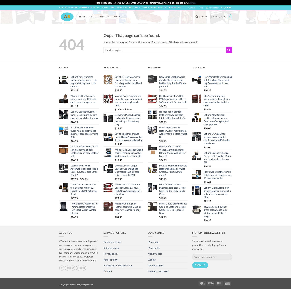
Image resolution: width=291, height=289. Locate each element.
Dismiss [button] (192, 2)
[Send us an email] (230, 8)
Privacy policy (111, 253)
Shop (91, 16)
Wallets (152, 259)
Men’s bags (153, 242)
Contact (191, 8)
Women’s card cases (158, 271)
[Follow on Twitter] (227, 8)
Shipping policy (111, 247)
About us (104, 16)
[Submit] (229, 50)
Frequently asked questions (118, 265)
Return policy (110, 259)
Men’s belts (154, 247)
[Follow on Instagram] (225, 8)
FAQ (201, 8)
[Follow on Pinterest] (83, 268)
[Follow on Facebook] (222, 8)
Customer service (113, 242)
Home (82, 16)
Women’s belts (155, 265)
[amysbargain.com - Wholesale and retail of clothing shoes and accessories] (67, 17)
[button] (212, 8)
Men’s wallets (155, 253)
